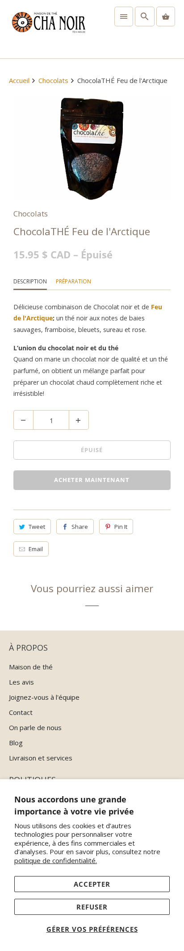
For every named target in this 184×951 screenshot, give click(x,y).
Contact (21, 712)
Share (79, 527)
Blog (16, 742)
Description (30, 281)
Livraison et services (40, 757)
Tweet (37, 527)
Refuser (92, 906)
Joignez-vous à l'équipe (44, 697)
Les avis (21, 681)
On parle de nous (35, 727)
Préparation (73, 281)
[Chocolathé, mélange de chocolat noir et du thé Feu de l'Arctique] (91, 148)
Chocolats (30, 213)
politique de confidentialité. (55, 860)
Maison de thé (31, 666)
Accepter (92, 884)
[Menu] (123, 16)
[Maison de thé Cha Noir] (48, 29)
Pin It (120, 527)
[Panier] (165, 16)
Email (36, 549)
